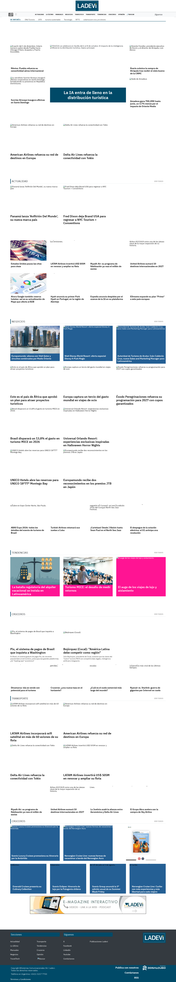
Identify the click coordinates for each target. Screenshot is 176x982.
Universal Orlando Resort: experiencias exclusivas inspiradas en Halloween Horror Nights (86, 441)
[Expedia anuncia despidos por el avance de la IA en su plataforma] (108, 283)
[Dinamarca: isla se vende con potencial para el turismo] (28, 674)
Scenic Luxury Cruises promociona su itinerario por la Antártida (34, 857)
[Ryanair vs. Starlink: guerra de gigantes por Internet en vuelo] (148, 674)
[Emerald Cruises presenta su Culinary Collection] (28, 874)
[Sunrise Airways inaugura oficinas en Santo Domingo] (28, 87)
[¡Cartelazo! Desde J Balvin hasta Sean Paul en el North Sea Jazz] (108, 514)
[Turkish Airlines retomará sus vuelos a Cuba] (68, 514)
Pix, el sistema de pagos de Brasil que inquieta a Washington (32, 650)
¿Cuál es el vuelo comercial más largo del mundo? (106, 689)
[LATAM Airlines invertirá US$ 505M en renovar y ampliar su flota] (68, 250)
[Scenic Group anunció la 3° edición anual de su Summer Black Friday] (108, 874)
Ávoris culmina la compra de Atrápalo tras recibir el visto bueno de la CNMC (147, 71)
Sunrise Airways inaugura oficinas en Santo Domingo (28, 101)
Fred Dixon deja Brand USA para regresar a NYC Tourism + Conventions (84, 219)
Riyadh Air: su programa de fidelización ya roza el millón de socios (105, 266)
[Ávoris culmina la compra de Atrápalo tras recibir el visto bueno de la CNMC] (148, 55)
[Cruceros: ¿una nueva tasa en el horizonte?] (68, 674)
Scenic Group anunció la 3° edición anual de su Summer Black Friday (106, 889)
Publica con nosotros (127, 967)
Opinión (121, 14)
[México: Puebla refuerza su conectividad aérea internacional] (28, 55)
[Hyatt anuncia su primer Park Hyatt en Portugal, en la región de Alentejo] (68, 283)
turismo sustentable (52, 20)
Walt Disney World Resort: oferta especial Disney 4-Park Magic (85, 357)
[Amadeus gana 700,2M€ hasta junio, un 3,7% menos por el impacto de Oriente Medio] (148, 88)
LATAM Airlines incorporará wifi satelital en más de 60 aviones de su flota (34, 736)
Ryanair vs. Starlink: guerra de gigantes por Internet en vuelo (145, 689)
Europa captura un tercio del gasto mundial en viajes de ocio (86, 398)
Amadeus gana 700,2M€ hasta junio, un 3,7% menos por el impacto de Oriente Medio (145, 104)
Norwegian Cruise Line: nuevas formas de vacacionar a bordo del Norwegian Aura (85, 857)
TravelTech (79, 14)
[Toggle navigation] (15, 14)
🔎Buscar (130, 14)
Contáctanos (68, 959)
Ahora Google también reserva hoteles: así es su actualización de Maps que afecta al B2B (28, 299)
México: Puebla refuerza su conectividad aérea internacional (27, 69)
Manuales (59, 14)
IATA (40, 20)
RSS (136, 977)
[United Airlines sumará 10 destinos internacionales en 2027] (148, 250)
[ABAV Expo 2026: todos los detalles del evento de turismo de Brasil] (28, 514)
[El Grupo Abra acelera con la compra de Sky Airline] (148, 796)
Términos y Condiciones (20, 979)
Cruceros (112, 14)
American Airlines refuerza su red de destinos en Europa (34, 156)
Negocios (69, 14)
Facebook (67, 946)
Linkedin (67, 950)
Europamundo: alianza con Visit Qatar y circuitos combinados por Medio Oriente (31, 357)
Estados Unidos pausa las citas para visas (26, 265)
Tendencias (101, 14)
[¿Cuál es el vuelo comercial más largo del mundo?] (108, 674)
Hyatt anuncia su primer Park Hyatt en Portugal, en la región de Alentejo (67, 299)
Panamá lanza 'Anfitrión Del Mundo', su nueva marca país (34, 218)
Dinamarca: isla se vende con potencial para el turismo (25, 689)
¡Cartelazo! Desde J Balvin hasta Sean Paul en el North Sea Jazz (106, 529)
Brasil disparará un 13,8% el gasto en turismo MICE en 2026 (35, 440)
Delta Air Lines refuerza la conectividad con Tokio (80, 156)
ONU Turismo (30, 20)
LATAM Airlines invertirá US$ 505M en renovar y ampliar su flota (68, 265)
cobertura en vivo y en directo (94, 20)
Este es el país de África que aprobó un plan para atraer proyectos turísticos (33, 400)
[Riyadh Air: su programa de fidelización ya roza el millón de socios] (108, 250)
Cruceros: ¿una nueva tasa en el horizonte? (66, 689)
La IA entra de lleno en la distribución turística (88, 95)
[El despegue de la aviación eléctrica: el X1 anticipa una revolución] (148, 514)
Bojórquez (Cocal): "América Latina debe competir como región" (86, 650)
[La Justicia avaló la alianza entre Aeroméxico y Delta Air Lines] (108, 796)
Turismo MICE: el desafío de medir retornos (88, 588)
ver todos (158, 181)
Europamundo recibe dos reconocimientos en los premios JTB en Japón (87, 483)
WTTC (78, 20)
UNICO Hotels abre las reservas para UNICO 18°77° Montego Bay (34, 481)
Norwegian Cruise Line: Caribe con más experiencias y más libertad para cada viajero (147, 889)
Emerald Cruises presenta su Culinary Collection (27, 887)
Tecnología (68, 20)
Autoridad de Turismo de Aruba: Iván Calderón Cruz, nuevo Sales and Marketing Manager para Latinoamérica (140, 358)
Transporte (90, 14)
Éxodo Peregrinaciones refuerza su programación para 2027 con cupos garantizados (139, 400)
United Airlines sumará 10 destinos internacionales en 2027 (147, 265)
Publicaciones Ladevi (99, 941)
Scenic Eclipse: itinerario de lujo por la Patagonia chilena (66, 887)
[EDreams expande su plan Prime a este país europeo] (148, 283)
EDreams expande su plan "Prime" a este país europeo (147, 298)
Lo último (49, 14)
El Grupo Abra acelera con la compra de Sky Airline (144, 810)
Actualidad (39, 14)
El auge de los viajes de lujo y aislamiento (137, 588)
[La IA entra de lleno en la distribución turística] (88, 66)
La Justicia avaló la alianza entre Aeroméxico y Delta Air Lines (106, 810)
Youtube (66, 954)
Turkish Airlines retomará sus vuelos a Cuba (65, 529)
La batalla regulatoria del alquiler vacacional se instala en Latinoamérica (34, 590)
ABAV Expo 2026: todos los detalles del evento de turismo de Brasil (27, 530)
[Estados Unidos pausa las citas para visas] (28, 250)
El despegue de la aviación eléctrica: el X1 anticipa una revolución (144, 530)
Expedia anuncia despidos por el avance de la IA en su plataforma (106, 298)
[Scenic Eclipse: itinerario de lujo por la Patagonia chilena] (68, 874)
